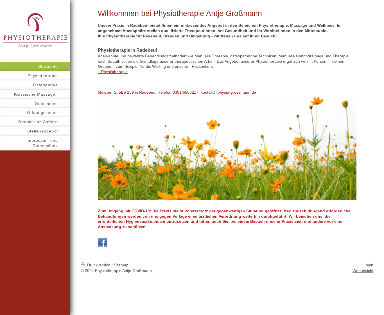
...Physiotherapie (113, 71)
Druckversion (99, 265)
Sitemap (121, 265)
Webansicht (363, 270)
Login (368, 265)
